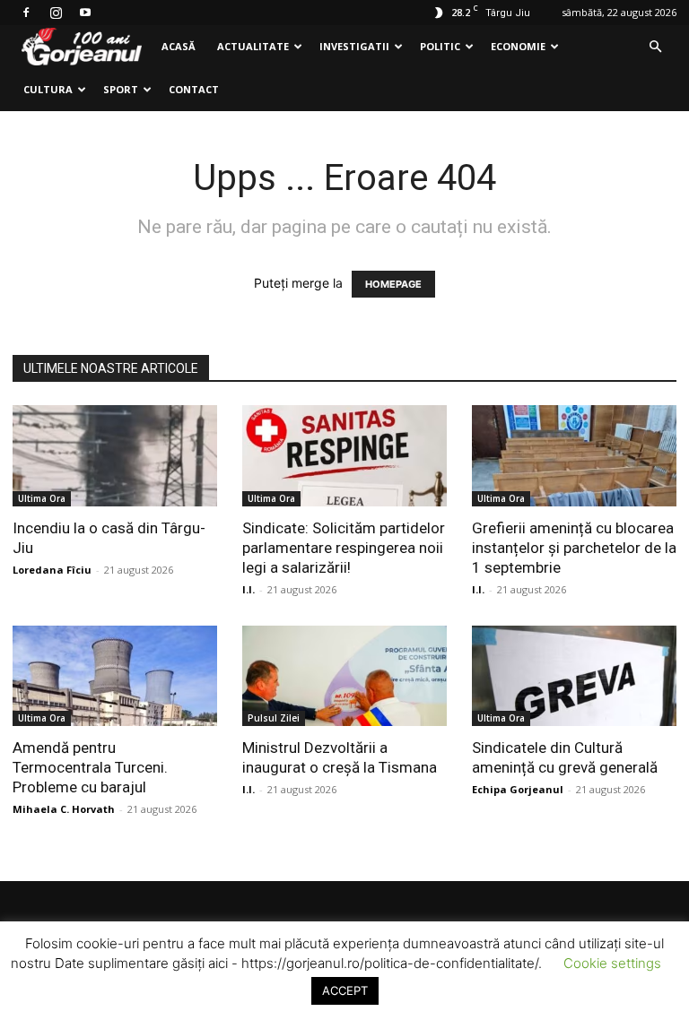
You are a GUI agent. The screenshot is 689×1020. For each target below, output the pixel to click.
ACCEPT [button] (345, 990)
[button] (654, 47)
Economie (518, 46)
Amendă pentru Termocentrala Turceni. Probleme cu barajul (90, 767)
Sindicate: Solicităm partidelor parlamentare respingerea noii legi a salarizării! (343, 547)
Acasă (178, 46)
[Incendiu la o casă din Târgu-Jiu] (115, 455)
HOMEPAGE (393, 284)
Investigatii (354, 46)
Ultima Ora (41, 498)
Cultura (48, 89)
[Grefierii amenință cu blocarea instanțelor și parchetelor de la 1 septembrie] (574, 455)
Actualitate (253, 46)
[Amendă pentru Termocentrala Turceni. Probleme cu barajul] (115, 676)
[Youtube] (85, 12)
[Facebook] (26, 12)
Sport (120, 89)
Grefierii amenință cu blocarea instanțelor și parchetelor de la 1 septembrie (574, 547)
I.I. (248, 589)
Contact (194, 89)
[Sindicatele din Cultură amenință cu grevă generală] (574, 676)
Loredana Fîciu (52, 569)
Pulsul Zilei (274, 718)
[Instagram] (55, 12)
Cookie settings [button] (612, 963)
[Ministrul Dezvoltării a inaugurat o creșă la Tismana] (344, 676)
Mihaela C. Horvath (64, 809)
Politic (440, 46)
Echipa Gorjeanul (517, 789)
